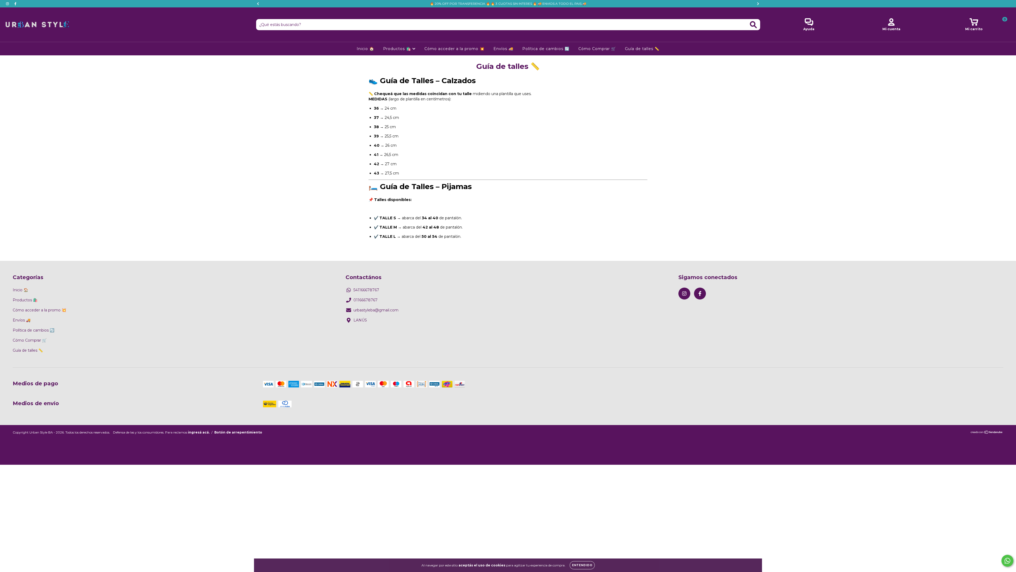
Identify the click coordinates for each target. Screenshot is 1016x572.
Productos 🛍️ (397, 48)
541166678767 (366, 290)
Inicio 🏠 (365, 48)
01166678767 (365, 300)
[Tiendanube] (986, 433)
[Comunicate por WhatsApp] (1007, 561)
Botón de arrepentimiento (238, 432)
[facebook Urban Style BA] (15, 3)
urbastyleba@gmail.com (375, 310)
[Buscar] (753, 25)
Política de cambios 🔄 (545, 48)
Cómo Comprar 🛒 (597, 48)
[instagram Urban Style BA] (8, 3)
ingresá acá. (199, 432)
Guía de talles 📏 (642, 48)
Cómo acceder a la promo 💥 (454, 48)
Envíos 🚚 (503, 48)
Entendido (582, 565)
